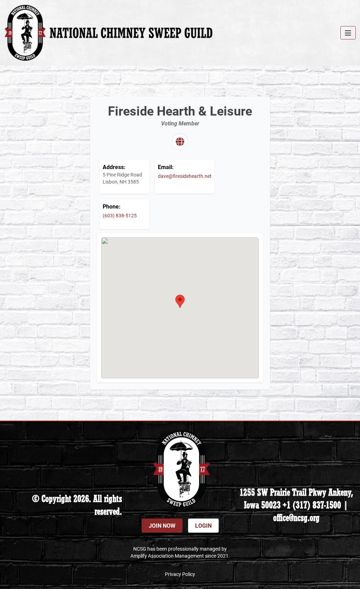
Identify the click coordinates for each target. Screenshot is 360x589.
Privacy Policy (180, 574)
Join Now (162, 525)
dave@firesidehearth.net (185, 176)
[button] (180, 301)
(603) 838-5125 (120, 215)
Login (203, 525)
